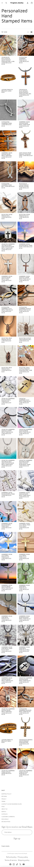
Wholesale (5, 819)
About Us (4, 809)
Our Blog (5, 814)
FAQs (3, 806)
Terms (3, 801)
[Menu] (2, 3)
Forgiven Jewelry (14, 853)
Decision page (6, 821)
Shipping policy (23, 860)
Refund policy (11, 857)
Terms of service (11, 860)
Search (4, 811)
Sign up (17, 838)
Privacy (4, 799)
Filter (5, 32)
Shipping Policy (6, 794)
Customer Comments (8, 816)
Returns (4, 796)
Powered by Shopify (22, 853)
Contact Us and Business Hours (12, 804)
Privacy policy (23, 857)
